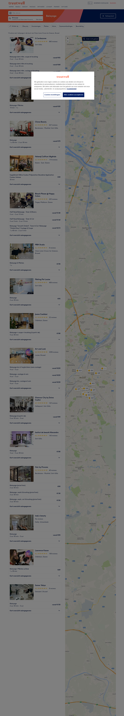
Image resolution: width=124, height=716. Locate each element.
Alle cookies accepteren (73, 95)
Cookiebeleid (71, 89)
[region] (62, 86)
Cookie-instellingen (52, 95)
